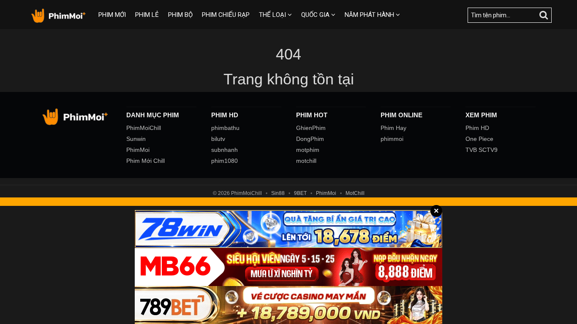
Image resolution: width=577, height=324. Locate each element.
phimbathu (225, 127)
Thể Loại (273, 15)
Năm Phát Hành (370, 15)
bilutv (218, 138)
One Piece (479, 138)
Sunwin (136, 138)
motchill (306, 160)
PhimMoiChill (143, 127)
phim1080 (224, 160)
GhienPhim (311, 127)
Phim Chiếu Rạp (226, 15)
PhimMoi (138, 149)
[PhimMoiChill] (59, 15)
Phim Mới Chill (145, 160)
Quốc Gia (316, 15)
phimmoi (392, 138)
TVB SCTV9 (481, 149)
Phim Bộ (180, 15)
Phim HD (477, 127)
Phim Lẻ (147, 15)
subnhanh (224, 149)
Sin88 (278, 193)
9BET (300, 193)
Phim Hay (393, 127)
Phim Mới (112, 15)
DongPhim (310, 138)
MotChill (355, 193)
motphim (307, 149)
